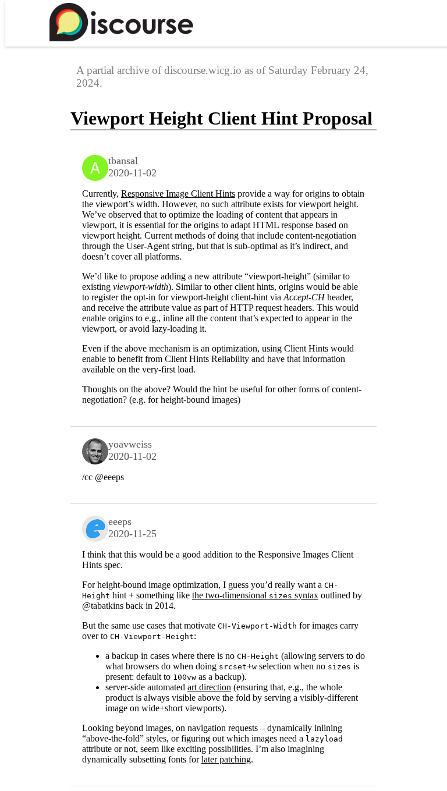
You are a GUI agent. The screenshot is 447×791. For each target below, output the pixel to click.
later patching (226, 759)
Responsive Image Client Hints (178, 193)
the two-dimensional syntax (255, 595)
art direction (209, 687)
